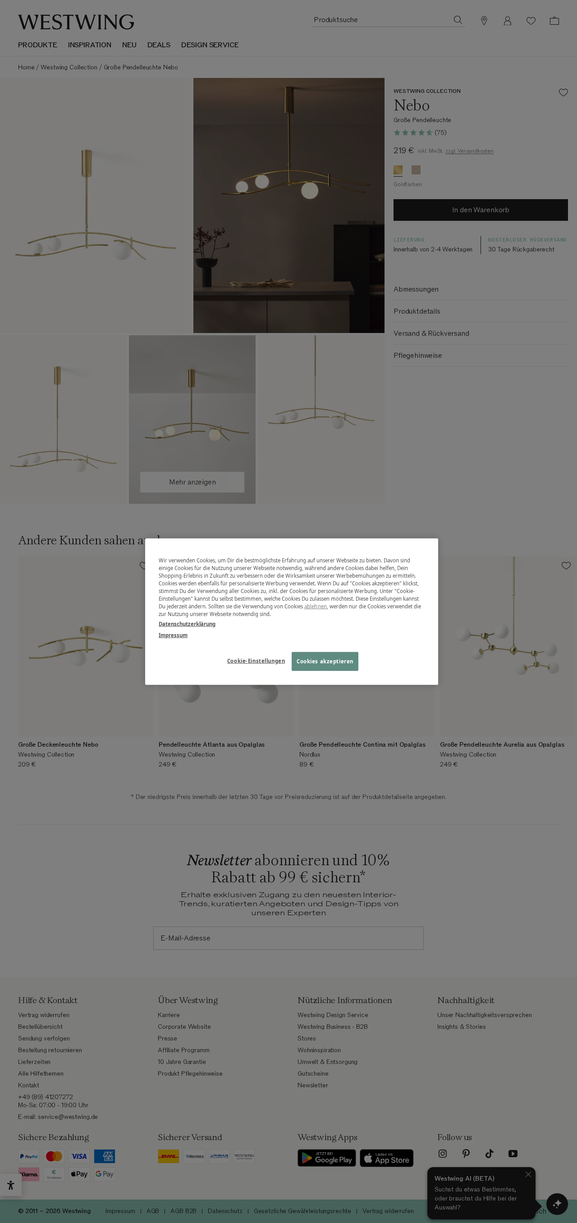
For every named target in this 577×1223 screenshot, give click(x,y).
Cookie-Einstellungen (256, 660)
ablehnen (315, 606)
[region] (291, 611)
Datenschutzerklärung (187, 623)
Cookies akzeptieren (325, 660)
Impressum (173, 634)
